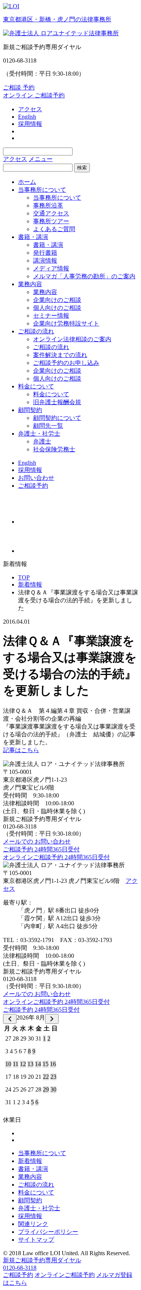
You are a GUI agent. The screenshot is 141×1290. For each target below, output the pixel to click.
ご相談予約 (33, 485)
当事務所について (42, 190)
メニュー (41, 159)
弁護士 (42, 441)
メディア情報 (51, 268)
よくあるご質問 (54, 229)
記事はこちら (21, 750)
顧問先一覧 (48, 426)
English (27, 116)
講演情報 (45, 260)
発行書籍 (45, 252)
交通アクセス (51, 213)
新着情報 (30, 584)
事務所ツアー (51, 221)
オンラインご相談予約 (65, 1275)
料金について (36, 386)
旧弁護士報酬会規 (57, 402)
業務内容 (30, 284)
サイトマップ (36, 1239)
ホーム (27, 182)
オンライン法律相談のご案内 (72, 339)
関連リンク (33, 1224)
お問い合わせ (36, 478)
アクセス (30, 109)
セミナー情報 (51, 315)
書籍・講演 (33, 237)
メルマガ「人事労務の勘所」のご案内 (84, 276)
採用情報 (30, 124)
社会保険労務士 (54, 449)
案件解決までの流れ (60, 355)
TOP (24, 577)
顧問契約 (30, 410)
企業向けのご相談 (57, 300)
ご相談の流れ (36, 331)
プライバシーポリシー (48, 1232)
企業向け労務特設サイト (66, 323)
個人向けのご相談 (57, 308)
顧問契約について (57, 418)
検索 (82, 167)
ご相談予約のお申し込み (66, 363)
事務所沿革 (48, 205)
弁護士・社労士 (39, 433)
